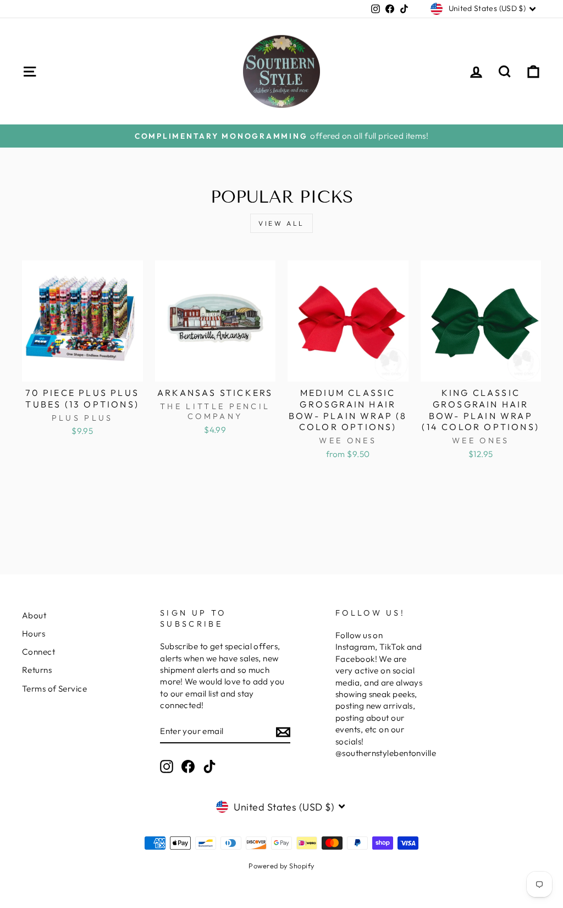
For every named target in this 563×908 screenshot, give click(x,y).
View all (281, 223)
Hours (33, 633)
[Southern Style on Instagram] (166, 766)
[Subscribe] (283, 731)
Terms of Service (54, 688)
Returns (37, 670)
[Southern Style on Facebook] (188, 766)
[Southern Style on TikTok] (209, 766)
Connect (38, 651)
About (34, 615)
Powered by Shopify (281, 865)
